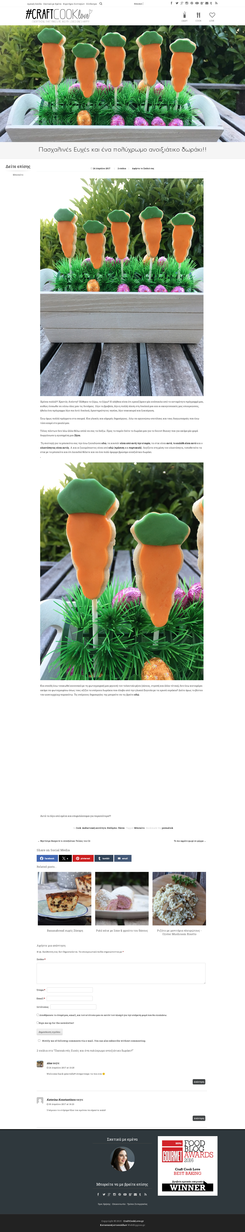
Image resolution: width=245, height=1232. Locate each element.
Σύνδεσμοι (91, 4)
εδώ (104, 443)
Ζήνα (77, 435)
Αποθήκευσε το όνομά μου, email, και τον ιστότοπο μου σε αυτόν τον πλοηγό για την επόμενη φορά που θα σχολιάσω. (103, 1015)
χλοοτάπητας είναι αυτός (54, 447)
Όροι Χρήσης (104, 1204)
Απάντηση (199, 1081)
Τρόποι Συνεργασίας (137, 1204)
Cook (198, 20)
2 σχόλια (122, 168)
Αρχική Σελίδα (34, 4)
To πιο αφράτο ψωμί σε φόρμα (190, 841)
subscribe (114, 1040)
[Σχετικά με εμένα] (122, 1158)
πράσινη (119, 447)
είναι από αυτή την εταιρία (135, 443)
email (125, 858)
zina (49, 1063)
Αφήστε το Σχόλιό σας (143, 168)
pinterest (85, 858)
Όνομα (41, 989)
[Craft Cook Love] (59, 21)
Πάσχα (121, 828)
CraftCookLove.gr (133, 1220)
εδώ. (137, 694)
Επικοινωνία (118, 1204)
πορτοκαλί (135, 447)
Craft (185, 21)
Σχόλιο (41, 959)
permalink (167, 828)
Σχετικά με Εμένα (52, 4)
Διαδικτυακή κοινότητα (94, 828)
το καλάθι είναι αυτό (184, 443)
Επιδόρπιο (112, 828)
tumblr (106, 858)
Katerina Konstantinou (61, 1099)
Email (41, 998)
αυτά (169, 443)
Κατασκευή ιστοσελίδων (113, 1224)
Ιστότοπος (43, 1006)
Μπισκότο (18, 174)
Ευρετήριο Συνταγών (73, 4)
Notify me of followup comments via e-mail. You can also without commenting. (94, 1040)
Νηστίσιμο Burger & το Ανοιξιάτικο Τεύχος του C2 (64, 841)
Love (211, 20)
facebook (49, 858)
